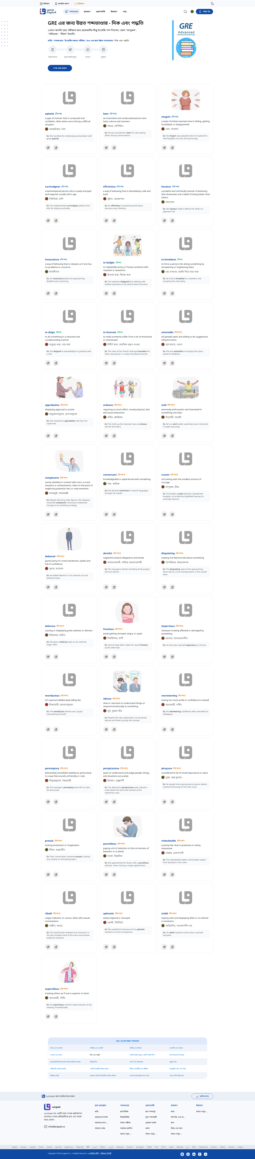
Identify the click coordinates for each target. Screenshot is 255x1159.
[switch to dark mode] (212, 3)
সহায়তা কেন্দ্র (100, 1128)
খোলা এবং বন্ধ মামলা (136, 1062)
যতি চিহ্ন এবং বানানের (178, 1117)
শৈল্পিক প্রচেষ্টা (54, 1075)
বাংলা (194, 1147)
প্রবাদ (147, 1128)
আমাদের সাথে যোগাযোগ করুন (102, 1122)
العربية (94, 1147)
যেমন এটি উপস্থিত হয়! (176, 1075)
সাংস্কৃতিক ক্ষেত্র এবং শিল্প (177, 1069)
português (140, 1147)
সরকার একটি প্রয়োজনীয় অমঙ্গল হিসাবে (103, 1075)
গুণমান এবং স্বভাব (56, 1055)
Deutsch (130, 1147)
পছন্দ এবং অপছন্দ (56, 1048)
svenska (214, 1147)
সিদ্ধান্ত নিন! (93, 1062)
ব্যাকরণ (174, 1105)
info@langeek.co (56, 1126)
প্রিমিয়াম (80, 3)
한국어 (163, 1147)
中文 (156, 1147)
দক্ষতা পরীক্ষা (125, 1122)
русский (58, 1147)
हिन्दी (87, 1147)
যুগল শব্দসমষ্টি (151, 1117)
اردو (187, 1147)
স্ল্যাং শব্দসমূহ (150, 1111)
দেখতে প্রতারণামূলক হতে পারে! (139, 1075)
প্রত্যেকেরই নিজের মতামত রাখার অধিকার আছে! (65, 1062)
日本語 (149, 1147)
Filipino (102, 1147)
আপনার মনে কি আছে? (176, 1055)
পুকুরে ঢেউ (173, 1062)
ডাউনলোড (204, 1096)
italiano (49, 1147)
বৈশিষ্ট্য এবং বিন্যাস (136, 1048)
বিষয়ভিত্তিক (124, 1117)
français (23, 1147)
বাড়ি (50, 40)
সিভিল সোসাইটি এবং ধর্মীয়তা (139, 1069)
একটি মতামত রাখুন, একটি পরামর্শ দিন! (142, 1055)
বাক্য (172, 1111)
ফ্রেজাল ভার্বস (150, 1122)
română (231, 1147)
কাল (172, 1122)
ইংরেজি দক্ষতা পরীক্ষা (75, 40)
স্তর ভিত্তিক (124, 1111)
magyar (240, 1147)
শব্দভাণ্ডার (58, 40)
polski (171, 1147)
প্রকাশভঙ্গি (149, 1105)
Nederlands (203, 1147)
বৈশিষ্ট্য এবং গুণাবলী (96, 1048)
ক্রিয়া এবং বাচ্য (176, 1128)
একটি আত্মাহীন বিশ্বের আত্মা (99, 1069)
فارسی (110, 1147)
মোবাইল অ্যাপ (63, 3)
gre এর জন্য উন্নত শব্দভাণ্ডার (100, 40)
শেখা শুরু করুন (60, 68)
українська (69, 1147)
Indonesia (120, 1147)
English (14, 1147)
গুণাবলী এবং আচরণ (176, 1048)
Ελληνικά (180, 1147)
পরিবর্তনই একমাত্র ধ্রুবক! (58, 1069)
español (32, 1147)
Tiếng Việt (79, 1147)
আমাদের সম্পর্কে (101, 1117)
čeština (222, 1147)
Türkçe (41, 1147)
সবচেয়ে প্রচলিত (126, 1128)
